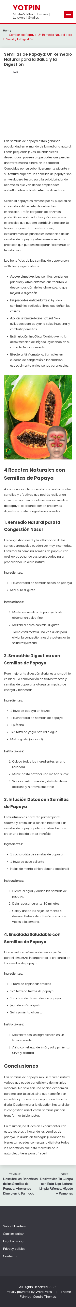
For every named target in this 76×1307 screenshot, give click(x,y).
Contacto (10, 1256)
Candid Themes (44, 1296)
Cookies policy (13, 1234)
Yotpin (26, 7)
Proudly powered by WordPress (29, 1292)
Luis (15, 71)
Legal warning (13, 1241)
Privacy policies (14, 1249)
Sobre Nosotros (14, 1226)
